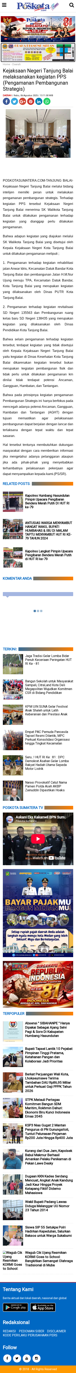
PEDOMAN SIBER (31, 1331)
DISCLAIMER (56, 1331)
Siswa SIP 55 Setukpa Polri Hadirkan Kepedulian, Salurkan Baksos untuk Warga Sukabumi (48, 1231)
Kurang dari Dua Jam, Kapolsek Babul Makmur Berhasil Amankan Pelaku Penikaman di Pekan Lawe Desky (48, 1157)
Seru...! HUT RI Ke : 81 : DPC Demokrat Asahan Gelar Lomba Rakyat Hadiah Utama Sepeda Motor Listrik (47, 763)
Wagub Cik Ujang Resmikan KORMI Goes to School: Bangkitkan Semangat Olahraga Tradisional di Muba (49, 1259)
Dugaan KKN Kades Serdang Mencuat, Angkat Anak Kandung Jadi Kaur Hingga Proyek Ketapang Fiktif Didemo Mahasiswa (49, 1184)
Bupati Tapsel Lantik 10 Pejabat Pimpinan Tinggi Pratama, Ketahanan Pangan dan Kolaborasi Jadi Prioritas (49, 1055)
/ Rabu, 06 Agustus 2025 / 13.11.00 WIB (32, 95)
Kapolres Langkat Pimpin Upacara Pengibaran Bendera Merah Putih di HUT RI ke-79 (49, 555)
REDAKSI (9, 1331)
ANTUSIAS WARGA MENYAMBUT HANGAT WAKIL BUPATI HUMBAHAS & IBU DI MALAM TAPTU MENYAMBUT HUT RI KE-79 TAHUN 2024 (48, 530)
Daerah (16, 64)
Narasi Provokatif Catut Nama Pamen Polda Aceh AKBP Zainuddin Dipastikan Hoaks (46, 786)
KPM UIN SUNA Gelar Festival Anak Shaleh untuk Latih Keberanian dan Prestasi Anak (46, 710)
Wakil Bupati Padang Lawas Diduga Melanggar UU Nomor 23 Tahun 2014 (47, 1206)
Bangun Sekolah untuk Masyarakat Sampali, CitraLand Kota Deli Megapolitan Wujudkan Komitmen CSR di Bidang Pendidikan (49, 687)
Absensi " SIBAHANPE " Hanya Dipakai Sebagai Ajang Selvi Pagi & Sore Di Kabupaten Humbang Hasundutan (47, 1029)
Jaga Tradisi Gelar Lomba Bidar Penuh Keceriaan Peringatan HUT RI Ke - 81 (48, 660)
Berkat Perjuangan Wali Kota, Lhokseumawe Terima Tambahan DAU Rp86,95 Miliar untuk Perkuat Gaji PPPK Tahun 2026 (48, 1082)
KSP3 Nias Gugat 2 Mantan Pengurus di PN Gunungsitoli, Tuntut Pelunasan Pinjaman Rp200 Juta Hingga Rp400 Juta (49, 1131)
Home (6, 64)
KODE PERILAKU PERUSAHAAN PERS (30, 1335)
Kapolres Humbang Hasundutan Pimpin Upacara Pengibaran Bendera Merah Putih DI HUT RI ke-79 (47, 501)
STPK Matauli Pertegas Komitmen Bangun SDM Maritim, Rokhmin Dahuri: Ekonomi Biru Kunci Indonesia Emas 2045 (47, 1108)
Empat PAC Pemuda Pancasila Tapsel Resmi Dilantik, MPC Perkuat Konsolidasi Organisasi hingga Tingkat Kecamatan (47, 737)
